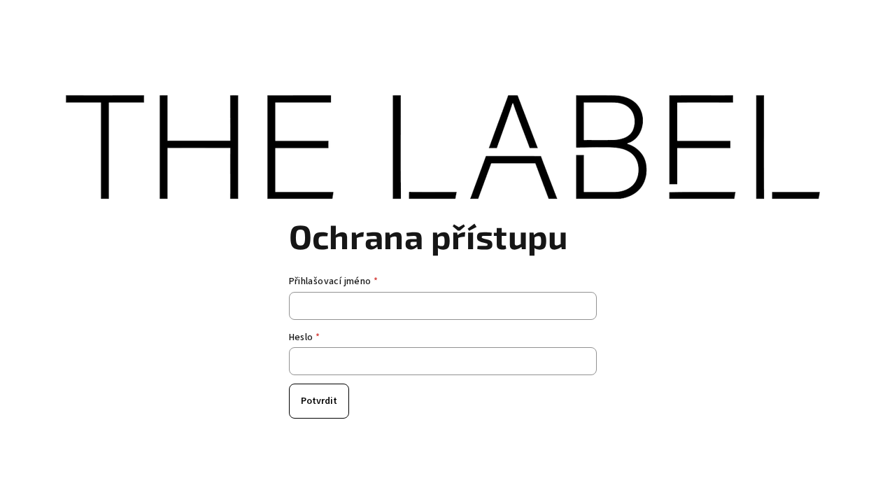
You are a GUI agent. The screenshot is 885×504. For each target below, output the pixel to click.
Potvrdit (319, 401)
